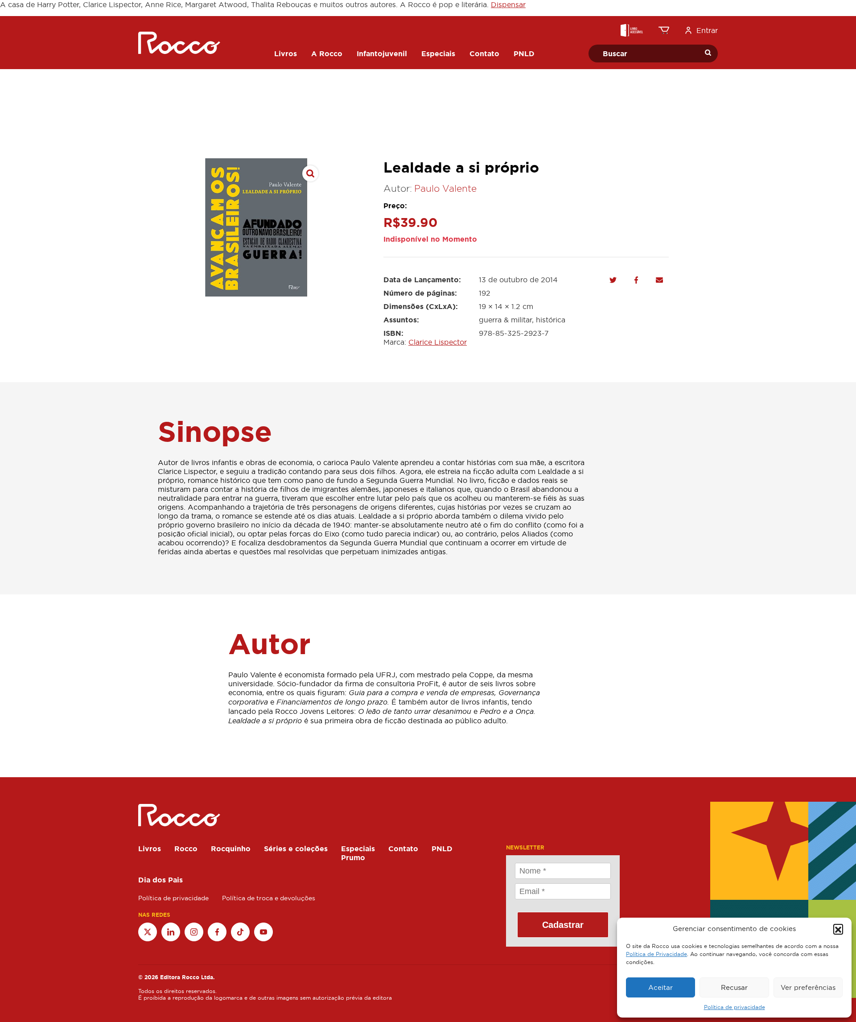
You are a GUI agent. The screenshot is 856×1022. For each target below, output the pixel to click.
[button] (838, 928)
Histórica (550, 320)
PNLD (442, 849)
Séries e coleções (296, 849)
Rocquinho (231, 849)
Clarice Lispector (437, 342)
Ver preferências (808, 987)
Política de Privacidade (656, 954)
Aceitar (660, 987)
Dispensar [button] (508, 4)
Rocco (186, 849)
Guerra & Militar (505, 320)
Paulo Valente (445, 188)
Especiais (358, 849)
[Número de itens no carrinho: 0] (663, 30)
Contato (403, 849)
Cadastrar (563, 925)
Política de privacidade (734, 1007)
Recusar (734, 987)
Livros (149, 849)
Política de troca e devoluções (268, 898)
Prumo (353, 857)
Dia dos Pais (160, 880)
